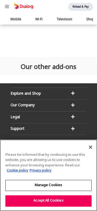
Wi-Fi (39, 19)
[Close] (90, 147)
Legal (15, 117)
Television (64, 19)
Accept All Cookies (48, 201)
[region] (48, 175)
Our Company (23, 105)
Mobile (16, 19)
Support (18, 129)
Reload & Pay (80, 7)
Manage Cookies (49, 185)
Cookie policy (17, 171)
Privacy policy (40, 171)
